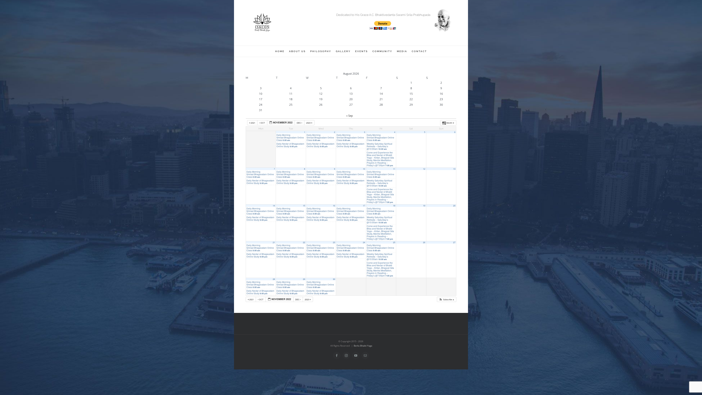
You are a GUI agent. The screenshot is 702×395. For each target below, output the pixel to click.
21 (274, 242)
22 (304, 242)
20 (454, 205)
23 (334, 242)
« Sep (349, 115)
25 (394, 242)
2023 (308, 122)
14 (274, 205)
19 (424, 205)
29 (304, 279)
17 (364, 205)
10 (364, 169)
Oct (262, 122)
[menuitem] (282, 51)
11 (394, 169)
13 (454, 169)
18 (394, 205)
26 (424, 242)
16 (334, 205)
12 (424, 169)
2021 (253, 122)
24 (364, 242)
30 (334, 279)
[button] (446, 299)
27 (454, 242)
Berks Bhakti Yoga (363, 345)
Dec (299, 122)
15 (304, 205)
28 (274, 279)
